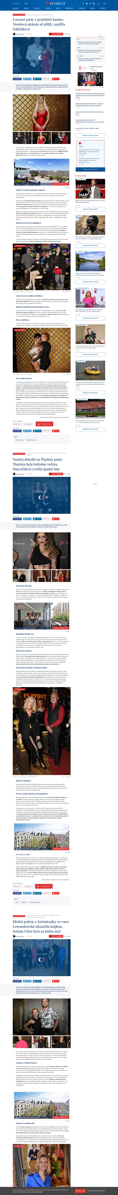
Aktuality (15, 8)
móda (16, 902)
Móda (58, 8)
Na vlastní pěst (82, 399)
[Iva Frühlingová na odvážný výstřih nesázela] (42, 267)
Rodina (78, 47)
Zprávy (93, 8)
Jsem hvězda (80, 56)
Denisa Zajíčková (20, 34)
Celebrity (36, 8)
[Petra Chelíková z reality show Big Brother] (42, 350)
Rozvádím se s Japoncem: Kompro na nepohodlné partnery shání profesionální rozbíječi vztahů (90, 42)
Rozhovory (82, 8)
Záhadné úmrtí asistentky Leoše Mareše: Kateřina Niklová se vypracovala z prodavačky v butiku (89, 160)
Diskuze (29, 424)
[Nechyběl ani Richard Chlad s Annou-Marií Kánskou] (42, 731)
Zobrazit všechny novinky (90, 135)
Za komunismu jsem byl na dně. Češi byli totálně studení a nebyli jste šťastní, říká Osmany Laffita (89, 151)
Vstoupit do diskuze (46, 424)
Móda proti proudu (19, 14)
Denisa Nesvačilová (34, 902)
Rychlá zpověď (82, 324)
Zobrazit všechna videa (90, 169)
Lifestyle (47, 8)
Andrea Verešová (31, 440)
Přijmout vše (80, 1191)
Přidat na (56, 34)
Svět (78, 39)
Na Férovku (81, 361)
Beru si (80, 215)
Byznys (26, 8)
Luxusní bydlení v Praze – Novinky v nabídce (87, 128)
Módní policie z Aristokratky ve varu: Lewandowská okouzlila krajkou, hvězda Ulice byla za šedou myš (41, 926)
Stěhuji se (81, 251)
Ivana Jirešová (19, 440)
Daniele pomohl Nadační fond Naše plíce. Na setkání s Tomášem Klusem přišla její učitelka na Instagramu (89, 104)
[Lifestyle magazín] (55, 4)
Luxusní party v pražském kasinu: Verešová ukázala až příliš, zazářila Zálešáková (39, 24)
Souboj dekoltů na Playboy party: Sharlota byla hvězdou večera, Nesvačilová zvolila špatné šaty (38, 464)
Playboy (24, 902)
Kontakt (102, 8)
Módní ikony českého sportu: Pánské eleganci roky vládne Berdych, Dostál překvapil (90, 59)
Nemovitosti (69, 8)
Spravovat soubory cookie (96, 1191)
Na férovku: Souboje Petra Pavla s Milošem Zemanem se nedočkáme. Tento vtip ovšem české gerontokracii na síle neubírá (90, 95)
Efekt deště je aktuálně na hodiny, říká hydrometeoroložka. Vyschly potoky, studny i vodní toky (90, 121)
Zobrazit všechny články (90, 209)
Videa (26, 3)
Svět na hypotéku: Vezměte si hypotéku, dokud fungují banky (89, 112)
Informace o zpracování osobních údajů (31, 1192)
